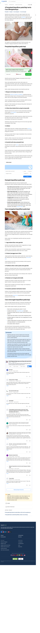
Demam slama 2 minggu (13, 379)
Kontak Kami (20, 546)
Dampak (10, 11)
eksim (17, 144)
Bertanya (10, 369)
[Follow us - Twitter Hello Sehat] (6, 532)
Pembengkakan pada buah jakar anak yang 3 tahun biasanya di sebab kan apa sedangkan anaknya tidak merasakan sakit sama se (19, 410)
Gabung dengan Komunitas (19, 489)
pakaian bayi (15, 295)
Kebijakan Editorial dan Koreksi (5, 545)
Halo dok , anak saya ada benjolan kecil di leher (17, 443)
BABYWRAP (11, 400)
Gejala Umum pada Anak (18, 4)
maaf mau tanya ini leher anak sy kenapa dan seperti (19, 422)
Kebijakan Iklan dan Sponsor (5, 546)
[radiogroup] (27, 171)
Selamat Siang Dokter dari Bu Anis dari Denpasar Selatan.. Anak (20, 467)
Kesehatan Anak (11, 4)
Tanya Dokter (29, 366)
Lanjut (7, 374)
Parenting (6, 4)
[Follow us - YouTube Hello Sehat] (8, 532)
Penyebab (7, 11)
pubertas (29, 128)
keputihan (23, 17)
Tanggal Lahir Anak (8, 173)
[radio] (22, 171)
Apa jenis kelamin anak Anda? (10, 171)
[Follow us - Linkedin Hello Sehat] (5, 532)
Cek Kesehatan (20, 535)
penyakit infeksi (20, 206)
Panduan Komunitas (4, 548)
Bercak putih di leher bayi (13, 390)
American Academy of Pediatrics (16, 94)
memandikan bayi (19, 310)
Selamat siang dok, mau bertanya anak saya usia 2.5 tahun (20, 432)
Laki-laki (25, 171)
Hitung (27, 176)
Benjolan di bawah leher (13, 455)
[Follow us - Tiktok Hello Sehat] (10, 532)
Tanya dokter (11, 478)
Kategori (2, 535)
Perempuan (30, 171)
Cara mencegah (23, 11)
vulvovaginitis (13, 112)
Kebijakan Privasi (3, 543)
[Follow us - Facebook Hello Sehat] (1, 532)
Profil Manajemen (21, 543)
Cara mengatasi (16, 11)
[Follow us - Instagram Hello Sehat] (3, 532)
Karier (19, 545)
